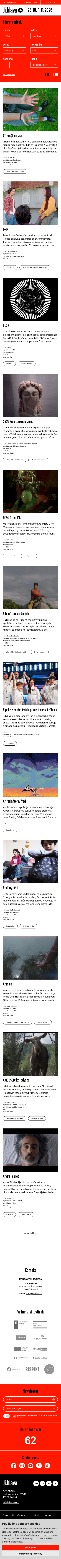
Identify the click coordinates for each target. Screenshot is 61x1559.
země (6, 44)
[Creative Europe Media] (21, 1349)
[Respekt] (32, 1369)
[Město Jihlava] (21, 1338)
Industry (47, 1515)
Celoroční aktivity (19, 1515)
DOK (36, 1483)
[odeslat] (53, 1399)
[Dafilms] (49, 1369)
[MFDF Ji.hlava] (13, 10)
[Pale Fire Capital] (40, 1349)
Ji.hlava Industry (30, 2)
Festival (35, 1515)
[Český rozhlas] (40, 1358)
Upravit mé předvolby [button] (30, 1553)
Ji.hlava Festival (10, 2)
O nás (5, 1515)
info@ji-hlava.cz (34, 1293)
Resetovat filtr (9, 75)
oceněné (8, 58)
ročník (6, 30)
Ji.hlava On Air (51, 2)
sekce (33, 30)
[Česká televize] (21, 1358)
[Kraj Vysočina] (40, 1338)
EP (49, 1483)
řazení (34, 58)
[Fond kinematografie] (40, 1325)
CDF (42, 1483)
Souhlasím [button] (30, 1547)
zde (21, 1417)
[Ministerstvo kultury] (21, 1324)
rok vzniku (36, 44)
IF (55, 1483)
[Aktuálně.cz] (14, 1369)
